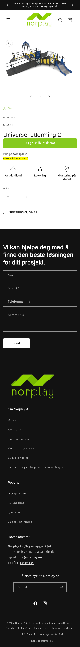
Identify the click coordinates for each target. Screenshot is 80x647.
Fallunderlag (16, 502)
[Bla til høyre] (49, 96)
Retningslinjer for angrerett (33, 628)
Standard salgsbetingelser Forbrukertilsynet (36, 467)
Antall (7, 188)
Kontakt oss (15, 429)
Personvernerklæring (63, 628)
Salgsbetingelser (19, 457)
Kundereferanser (18, 439)
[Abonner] (61, 587)
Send (16, 343)
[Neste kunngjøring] (72, 5)
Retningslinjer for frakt (52, 634)
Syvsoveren (15, 512)
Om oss (12, 420)
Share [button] (11, 108)
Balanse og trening (20, 521)
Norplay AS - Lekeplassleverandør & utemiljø (39, 623)
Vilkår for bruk (28, 634)
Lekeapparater (17, 493)
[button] (8, 20)
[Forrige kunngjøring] (7, 5)
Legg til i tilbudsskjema (40, 143)
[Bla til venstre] (31, 96)
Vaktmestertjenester (21, 448)
